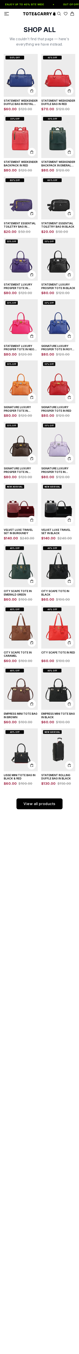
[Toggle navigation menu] (7, 14)
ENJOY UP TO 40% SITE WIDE (23, 4)
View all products (39, 804)
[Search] (59, 13)
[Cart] (72, 13)
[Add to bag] (32, 91)
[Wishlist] (65, 13)
